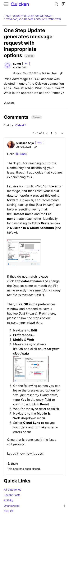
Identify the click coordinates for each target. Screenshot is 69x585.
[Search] (56, 4)
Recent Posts (12, 495)
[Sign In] (63, 4)
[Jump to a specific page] (62, 133)
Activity (8, 500)
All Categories (12, 489)
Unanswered (34, 505)
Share (9, 103)
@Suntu (21, 154)
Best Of (8, 511)
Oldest (20, 125)
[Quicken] (20, 4)
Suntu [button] (17, 63)
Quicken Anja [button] (49, 73)
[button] (8, 65)
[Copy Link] (61, 73)
